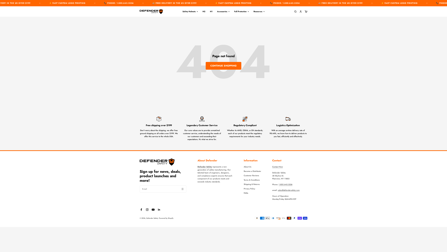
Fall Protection (240, 11)
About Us (247, 166)
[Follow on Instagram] (147, 209)
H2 (204, 11)
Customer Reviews (251, 175)
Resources (258, 11)
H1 (211, 11)
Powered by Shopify (166, 218)
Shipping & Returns (252, 184)
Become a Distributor (252, 171)
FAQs (246, 193)
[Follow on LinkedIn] (159, 209)
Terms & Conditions (252, 180)
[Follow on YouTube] (153, 209)
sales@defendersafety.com (289, 190)
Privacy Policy (249, 188)
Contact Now (277, 166)
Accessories (222, 11)
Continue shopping (223, 65)
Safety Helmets (189, 11)
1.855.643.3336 (285, 184)
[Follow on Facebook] (141, 209)
